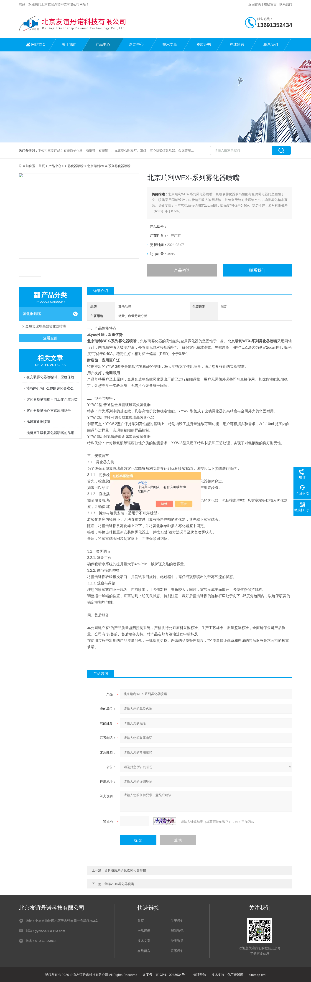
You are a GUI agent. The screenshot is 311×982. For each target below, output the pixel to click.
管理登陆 (199, 975)
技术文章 (170, 44)
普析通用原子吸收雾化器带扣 (125, 870)
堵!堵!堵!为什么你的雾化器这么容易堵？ (52, 388)
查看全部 (50, 338)
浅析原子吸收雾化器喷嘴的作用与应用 (52, 433)
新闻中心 (136, 44)
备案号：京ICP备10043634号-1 (165, 975)
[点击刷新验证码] (164, 821)
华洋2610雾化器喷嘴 (119, 884)
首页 (41, 166)
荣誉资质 (177, 941)
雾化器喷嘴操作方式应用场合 (48, 410)
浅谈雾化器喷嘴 (38, 422)
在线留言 (270, 4)
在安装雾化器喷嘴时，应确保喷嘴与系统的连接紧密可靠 (52, 377)
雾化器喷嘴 (76, 166)
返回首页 (254, 4)
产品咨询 (182, 270)
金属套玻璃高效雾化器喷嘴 (45, 326)
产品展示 (144, 931)
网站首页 (38, 44)
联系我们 (285, 4)
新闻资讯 (177, 931)
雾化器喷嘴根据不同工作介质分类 (52, 399)
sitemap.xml (257, 975)
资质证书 (203, 44)
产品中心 (103, 44)
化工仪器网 (235, 975)
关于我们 (69, 44)
